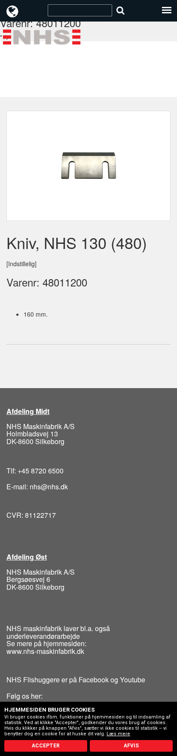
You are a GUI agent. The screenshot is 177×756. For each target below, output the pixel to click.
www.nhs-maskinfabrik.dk (45, 651)
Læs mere (118, 734)
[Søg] (120, 10)
